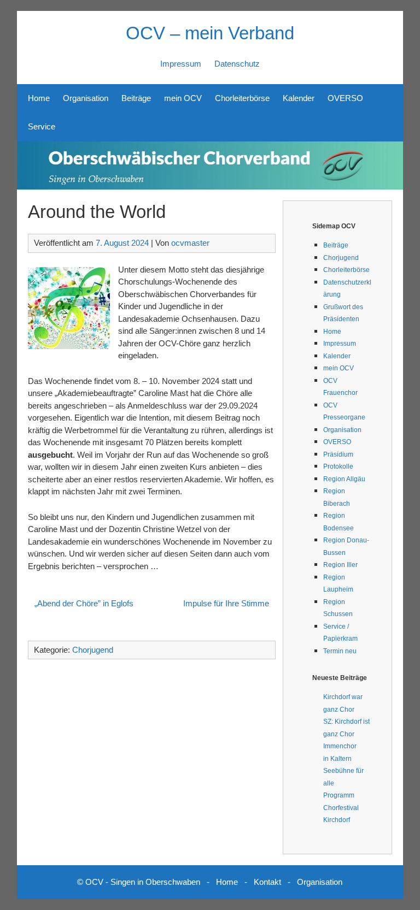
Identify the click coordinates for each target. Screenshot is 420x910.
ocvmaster (190, 242)
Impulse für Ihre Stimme (226, 603)
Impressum (180, 63)
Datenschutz (237, 63)
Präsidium (338, 454)
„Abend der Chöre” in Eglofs (83, 603)
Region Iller (340, 565)
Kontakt (267, 882)
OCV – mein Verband (210, 33)
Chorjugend (92, 649)
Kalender (298, 98)
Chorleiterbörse (242, 98)
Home (39, 98)
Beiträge (136, 98)
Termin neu (340, 651)
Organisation (85, 98)
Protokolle (338, 466)
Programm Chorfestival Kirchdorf (341, 807)
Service (41, 126)
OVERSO (345, 98)
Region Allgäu (344, 479)
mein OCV (183, 98)
